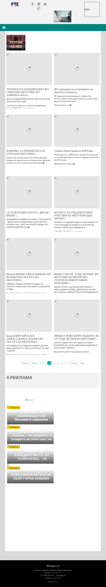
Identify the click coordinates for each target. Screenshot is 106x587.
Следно (74, 363)
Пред (34, 363)
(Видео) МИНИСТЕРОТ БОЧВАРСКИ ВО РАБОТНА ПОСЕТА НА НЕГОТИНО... (28, 277)
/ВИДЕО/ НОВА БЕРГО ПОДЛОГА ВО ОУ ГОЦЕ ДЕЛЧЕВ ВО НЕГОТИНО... (76, 337)
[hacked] (29, 400)
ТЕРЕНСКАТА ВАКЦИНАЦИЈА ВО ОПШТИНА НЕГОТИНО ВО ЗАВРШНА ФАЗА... (27, 92)
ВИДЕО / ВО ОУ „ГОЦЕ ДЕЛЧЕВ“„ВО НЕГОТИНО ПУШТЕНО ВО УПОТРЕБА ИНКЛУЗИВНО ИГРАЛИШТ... (76, 278)
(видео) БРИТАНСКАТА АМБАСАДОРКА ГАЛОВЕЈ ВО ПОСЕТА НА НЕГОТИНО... (24, 338)
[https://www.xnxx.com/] (62, 16)
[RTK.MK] (15, 4)
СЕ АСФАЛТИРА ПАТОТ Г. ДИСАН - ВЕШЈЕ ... (28, 214)
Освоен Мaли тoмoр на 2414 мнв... (74, 150)
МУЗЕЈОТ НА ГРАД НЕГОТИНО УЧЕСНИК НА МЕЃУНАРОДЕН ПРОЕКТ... (73, 215)
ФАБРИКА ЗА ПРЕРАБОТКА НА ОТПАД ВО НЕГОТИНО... (25, 152)
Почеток (25, 363)
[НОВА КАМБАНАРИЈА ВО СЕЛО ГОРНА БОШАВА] (31, 473)
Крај (82, 363)
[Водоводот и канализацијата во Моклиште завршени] (31, 414)
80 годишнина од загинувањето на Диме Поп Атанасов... (73, 90)
